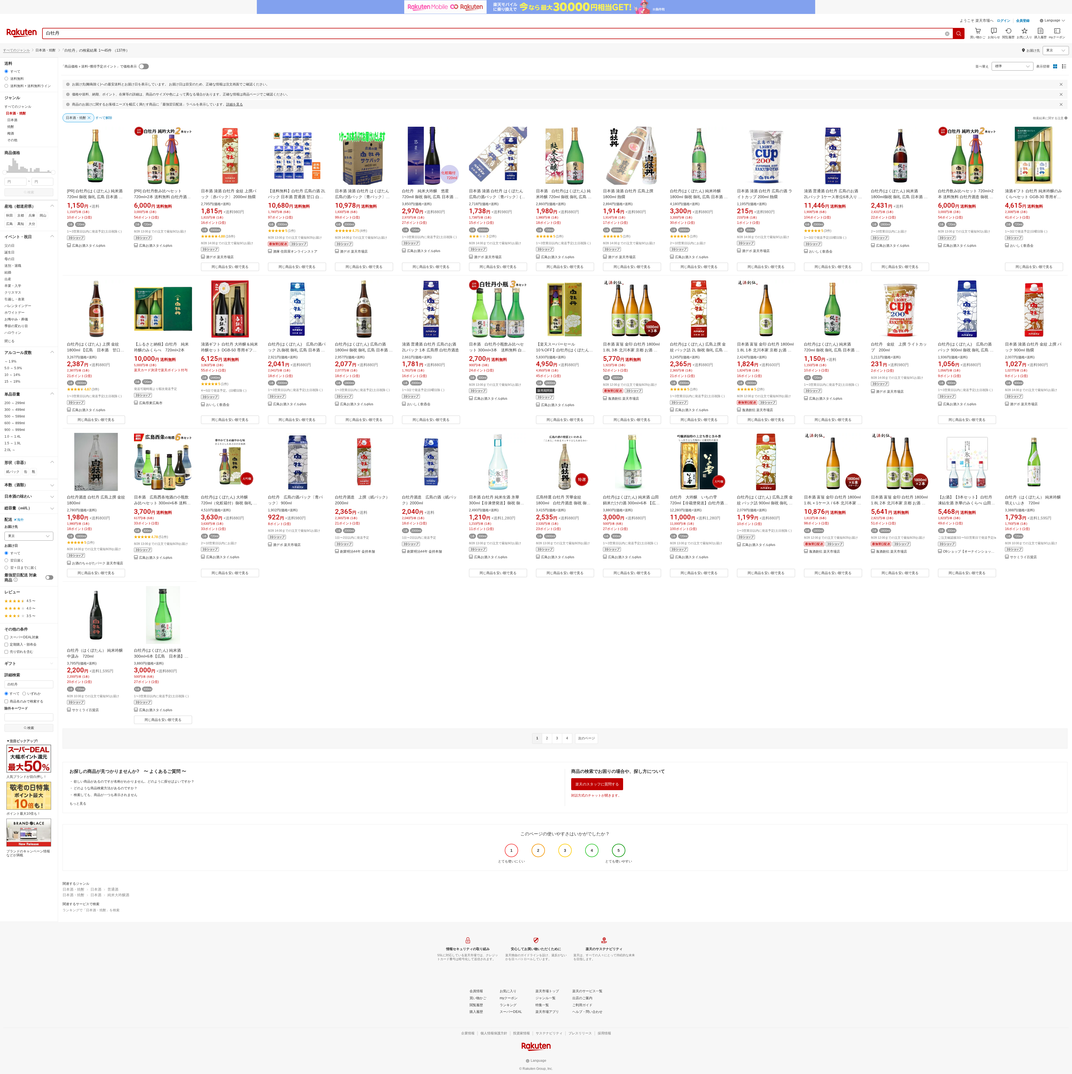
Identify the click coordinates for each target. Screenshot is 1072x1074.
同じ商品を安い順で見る (230, 267)
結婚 (7, 272)
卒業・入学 (12, 286)
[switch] (49, 577)
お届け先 (11, 527)
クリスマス (12, 292)
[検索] (959, 33)
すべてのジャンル (16, 50)
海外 (20, 520)
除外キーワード (16, 708)
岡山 (43, 215)
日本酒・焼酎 (73, 889)
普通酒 (112, 889)
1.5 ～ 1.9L (12, 443)
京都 (20, 215)
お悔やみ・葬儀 (16, 319)
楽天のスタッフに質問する (597, 784)
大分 (31, 224)
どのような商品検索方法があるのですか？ (105, 788)
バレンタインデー (17, 306)
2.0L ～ (9, 450)
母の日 (9, 259)
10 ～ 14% (12, 375)
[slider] (5, 172)
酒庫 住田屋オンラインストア (295, 251)
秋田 (9, 215)
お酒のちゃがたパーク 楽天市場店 (97, 563)
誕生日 (9, 252)
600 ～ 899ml (14, 423)
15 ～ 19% (12, 381)
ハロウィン (12, 333)
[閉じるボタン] (1061, 84)
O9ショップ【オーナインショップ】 (969, 551)
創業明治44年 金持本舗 (357, 551)
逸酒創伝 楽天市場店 (623, 399)
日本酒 (95, 889)
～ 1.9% (10, 361)
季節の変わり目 (16, 326)
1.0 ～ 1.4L (12, 436)
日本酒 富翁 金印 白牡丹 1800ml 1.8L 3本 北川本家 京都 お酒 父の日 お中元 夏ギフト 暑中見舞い (632, 350)
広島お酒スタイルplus (88, 246)
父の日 (9, 246)
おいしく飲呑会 (820, 251)
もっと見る (78, 804)
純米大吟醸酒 (118, 895)
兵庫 (31, 215)
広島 (9, 224)
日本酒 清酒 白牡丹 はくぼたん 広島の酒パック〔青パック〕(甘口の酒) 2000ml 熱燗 (497, 197)
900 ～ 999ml (14, 430)
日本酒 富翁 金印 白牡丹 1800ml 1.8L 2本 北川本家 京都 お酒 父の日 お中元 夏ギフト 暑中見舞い (900, 503)
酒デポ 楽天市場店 (220, 257)
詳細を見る (234, 104)
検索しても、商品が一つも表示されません (105, 795)
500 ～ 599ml (14, 416)
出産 (7, 279)
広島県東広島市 (150, 403)
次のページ (586, 738)
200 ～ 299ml (14, 403)
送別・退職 (12, 266)
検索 (30, 192)
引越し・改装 (14, 299)
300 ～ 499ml (14, 410)
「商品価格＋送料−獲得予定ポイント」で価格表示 (99, 66)
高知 (20, 224)
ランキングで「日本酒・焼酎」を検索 (91, 910)
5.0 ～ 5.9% (13, 368)
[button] (1052, 21)
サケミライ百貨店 (1023, 557)
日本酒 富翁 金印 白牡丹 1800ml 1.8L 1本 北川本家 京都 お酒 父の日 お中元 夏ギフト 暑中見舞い (766, 350)
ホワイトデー (14, 313)
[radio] (6, 71)
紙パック (13, 472)
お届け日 (11, 546)
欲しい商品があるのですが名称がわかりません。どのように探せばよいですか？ (134, 781)
